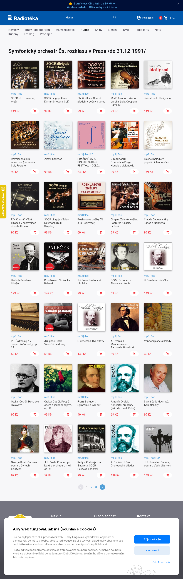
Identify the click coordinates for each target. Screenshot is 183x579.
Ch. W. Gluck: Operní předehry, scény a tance (91, 100)
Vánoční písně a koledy (157, 341)
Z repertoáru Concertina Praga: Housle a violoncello (122, 162)
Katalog (29, 34)
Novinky (13, 29)
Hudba (84, 29)
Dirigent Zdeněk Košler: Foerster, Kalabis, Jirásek (124, 223)
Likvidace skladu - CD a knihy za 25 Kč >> (91, 7)
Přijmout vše (152, 539)
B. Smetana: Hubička (156, 280)
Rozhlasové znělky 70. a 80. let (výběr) (90, 221)
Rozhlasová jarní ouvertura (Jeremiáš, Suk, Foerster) (23, 162)
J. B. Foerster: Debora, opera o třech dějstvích (157, 464)
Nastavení (152, 550)
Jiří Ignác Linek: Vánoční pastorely (55, 342)
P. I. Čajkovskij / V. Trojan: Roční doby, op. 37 (24, 344)
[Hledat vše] (114, 18)
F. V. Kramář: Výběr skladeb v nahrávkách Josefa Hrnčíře (23, 223)
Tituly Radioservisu (37, 29)
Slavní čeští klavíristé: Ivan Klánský (156, 403)
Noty (158, 29)
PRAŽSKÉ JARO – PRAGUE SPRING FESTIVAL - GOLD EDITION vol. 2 (88, 163)
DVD (126, 29)
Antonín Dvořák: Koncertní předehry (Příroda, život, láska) (123, 405)
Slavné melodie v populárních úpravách (156, 160)
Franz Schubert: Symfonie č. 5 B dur (89, 403)
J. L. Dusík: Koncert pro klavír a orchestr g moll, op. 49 (57, 466)
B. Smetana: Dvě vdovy (91, 341)
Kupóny (13, 34)
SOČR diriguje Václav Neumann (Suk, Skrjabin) (56, 223)
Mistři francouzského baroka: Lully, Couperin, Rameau (124, 101)
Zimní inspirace (53, 159)
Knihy (98, 29)
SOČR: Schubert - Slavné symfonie (121, 282)
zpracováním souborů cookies (78, 550)
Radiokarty (142, 29)
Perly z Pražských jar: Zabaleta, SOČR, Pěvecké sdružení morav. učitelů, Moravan (91, 467)
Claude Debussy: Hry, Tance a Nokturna (156, 221)
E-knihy (112, 29)
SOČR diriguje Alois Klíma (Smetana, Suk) (56, 100)
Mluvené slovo (65, 29)
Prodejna (46, 34)
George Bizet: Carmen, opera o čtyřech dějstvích (24, 466)
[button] (146, 17)
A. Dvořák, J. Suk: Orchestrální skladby (122, 464)
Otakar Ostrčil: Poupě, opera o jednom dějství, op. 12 (58, 405)
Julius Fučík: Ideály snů (157, 98)
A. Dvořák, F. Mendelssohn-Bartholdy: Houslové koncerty (122, 345)
